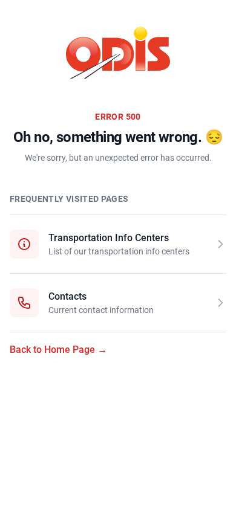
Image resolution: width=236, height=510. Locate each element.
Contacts (67, 296)
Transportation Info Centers (108, 238)
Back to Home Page (58, 349)
